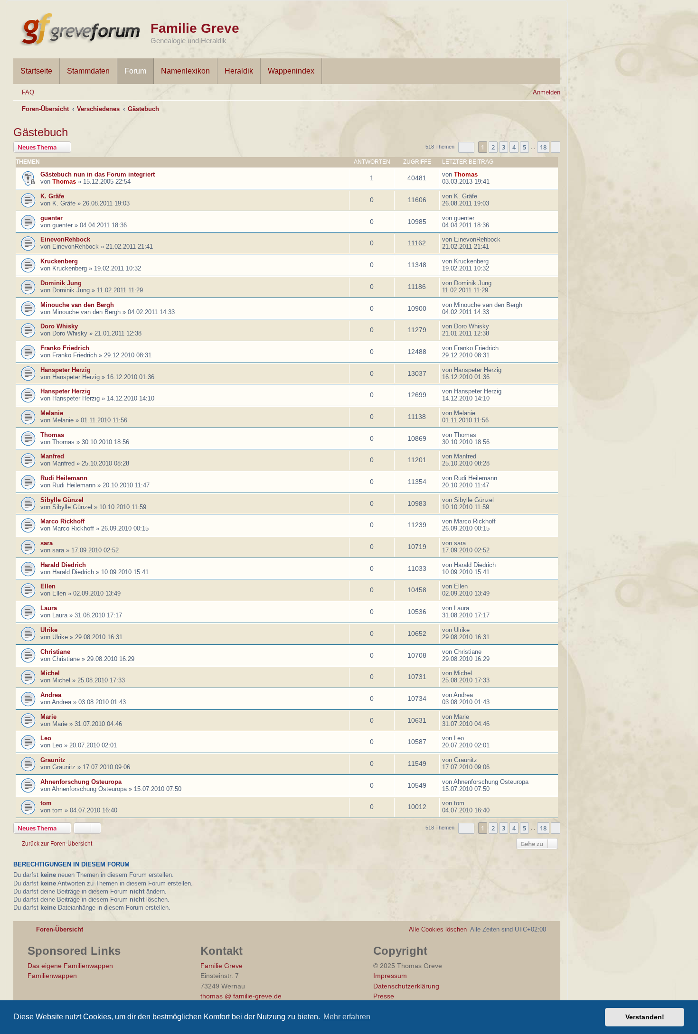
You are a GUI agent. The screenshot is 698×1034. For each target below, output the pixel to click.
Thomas (64, 181)
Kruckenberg (59, 261)
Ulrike (48, 629)
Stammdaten (88, 71)
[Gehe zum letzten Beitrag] (483, 174)
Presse (383, 996)
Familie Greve (195, 28)
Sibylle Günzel (62, 499)
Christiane (55, 651)
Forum (135, 71)
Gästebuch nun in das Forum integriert (97, 174)
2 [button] (493, 147)
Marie (48, 716)
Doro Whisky (59, 326)
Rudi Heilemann (63, 478)
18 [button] (543, 147)
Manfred (52, 456)
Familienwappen (52, 975)
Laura (48, 608)
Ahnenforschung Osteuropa (81, 781)
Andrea (50, 695)
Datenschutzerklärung (406, 986)
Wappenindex (291, 71)
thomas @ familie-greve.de (241, 996)
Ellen (48, 586)
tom (46, 803)
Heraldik (239, 71)
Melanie (51, 413)
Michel (50, 673)
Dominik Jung (61, 283)
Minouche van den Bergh (77, 304)
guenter (51, 218)
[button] (466, 147)
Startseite (36, 71)
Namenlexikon (185, 71)
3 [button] (503, 147)
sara (46, 543)
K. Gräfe (52, 196)
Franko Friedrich (64, 348)
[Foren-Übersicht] (82, 27)
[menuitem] (23, 92)
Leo (45, 738)
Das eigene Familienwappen (70, 965)
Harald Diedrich (63, 564)
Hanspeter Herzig (65, 369)
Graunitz (53, 760)
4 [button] (514, 147)
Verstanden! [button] (644, 1017)
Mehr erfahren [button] (346, 1017)
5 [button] (524, 147)
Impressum (390, 975)
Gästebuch (40, 132)
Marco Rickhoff (62, 521)
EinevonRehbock (65, 239)
